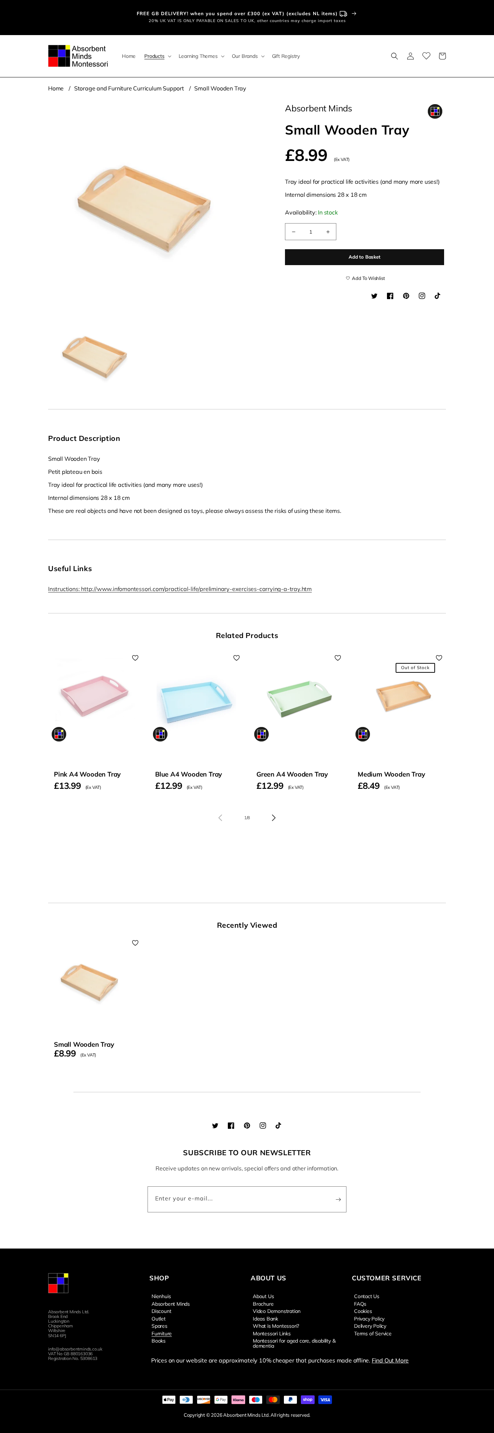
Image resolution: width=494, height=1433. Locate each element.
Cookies (363, 1311)
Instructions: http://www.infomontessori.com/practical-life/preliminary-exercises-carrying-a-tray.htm (180, 588)
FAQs (360, 1303)
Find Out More (390, 1360)
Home (56, 88)
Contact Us (366, 1296)
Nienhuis (161, 1296)
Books (159, 1340)
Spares (159, 1325)
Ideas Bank (265, 1318)
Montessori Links (272, 1333)
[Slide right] (274, 818)
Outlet (159, 1318)
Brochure (263, 1303)
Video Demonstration (277, 1311)
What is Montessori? (276, 1325)
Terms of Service (373, 1333)
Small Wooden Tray (220, 88)
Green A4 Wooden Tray (292, 774)
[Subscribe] (338, 1199)
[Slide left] (220, 818)
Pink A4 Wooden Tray (87, 774)
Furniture (162, 1333)
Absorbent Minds (171, 1303)
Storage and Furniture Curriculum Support (129, 88)
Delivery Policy (370, 1325)
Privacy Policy (369, 1318)
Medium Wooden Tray (391, 774)
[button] (157, 56)
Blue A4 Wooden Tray (188, 774)
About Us (263, 1296)
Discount (161, 1311)
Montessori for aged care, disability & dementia (294, 1343)
